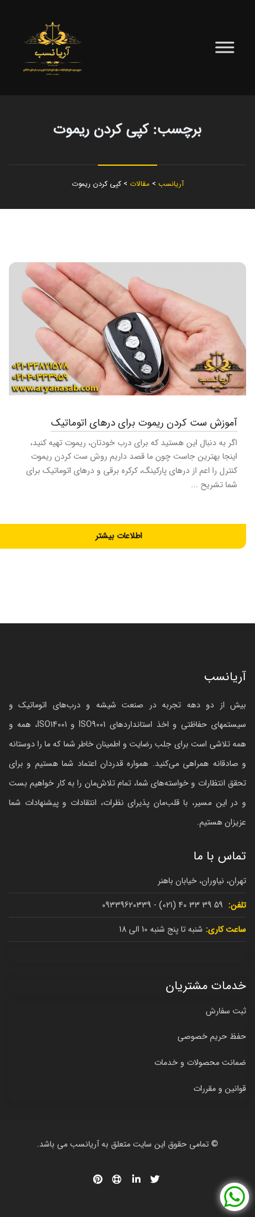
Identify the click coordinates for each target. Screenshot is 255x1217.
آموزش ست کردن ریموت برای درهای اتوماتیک (144, 423)
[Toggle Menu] (224, 47)
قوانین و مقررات (219, 1088)
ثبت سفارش (226, 1011)
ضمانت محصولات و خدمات (200, 1062)
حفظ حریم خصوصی (211, 1036)
